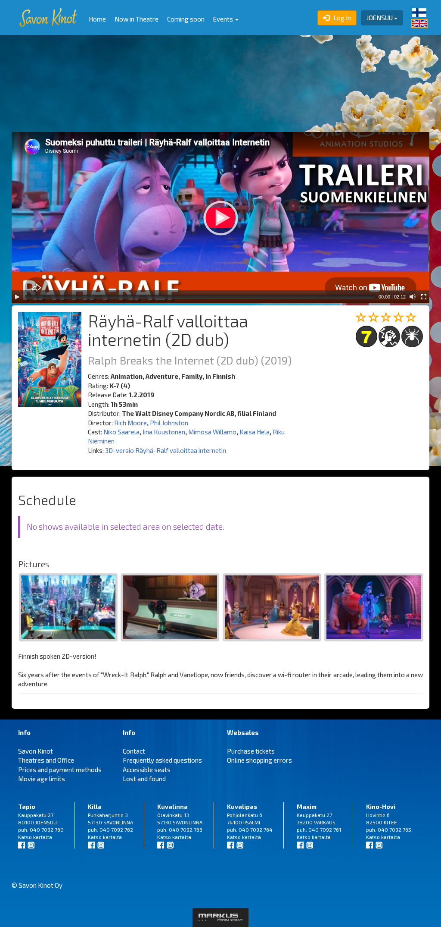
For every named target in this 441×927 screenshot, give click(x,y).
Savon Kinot (35, 751)
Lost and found (144, 778)
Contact (134, 751)
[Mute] (412, 296)
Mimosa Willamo (212, 432)
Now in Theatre (136, 19)
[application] (220, 217)
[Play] (17, 296)
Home (97, 19)
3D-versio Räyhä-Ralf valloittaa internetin (165, 450)
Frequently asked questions (162, 760)
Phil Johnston (169, 423)
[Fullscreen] (423, 296)
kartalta (42, 837)
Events (223, 19)
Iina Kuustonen (164, 432)
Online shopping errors (259, 760)
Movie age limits (41, 778)
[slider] (200, 297)
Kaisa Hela (254, 432)
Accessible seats (147, 769)
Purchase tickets (251, 751)
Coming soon (186, 19)
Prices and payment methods (60, 769)
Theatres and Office (46, 760)
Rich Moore (130, 423)
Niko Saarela (121, 432)
